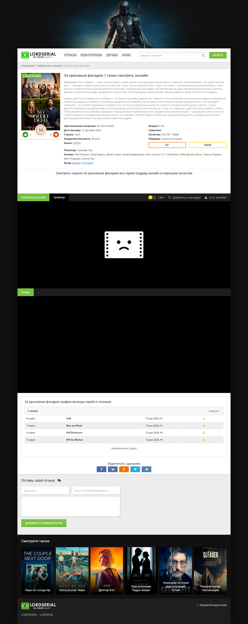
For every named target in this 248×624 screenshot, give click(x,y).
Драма (76, 163)
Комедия (87, 163)
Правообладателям (213, 605)
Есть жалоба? (218, 197)
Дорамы (112, 55)
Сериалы (70, 55)
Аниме (126, 55)
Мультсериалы (91, 55)
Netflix (77, 143)
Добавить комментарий (44, 523)
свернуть (214, 411)
